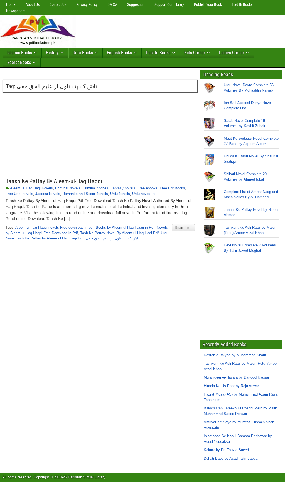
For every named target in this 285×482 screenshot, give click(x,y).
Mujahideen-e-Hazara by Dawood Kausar (236, 377)
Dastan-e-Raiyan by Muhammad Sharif (235, 355)
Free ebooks (147, 188)
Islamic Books (19, 52)
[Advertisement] (179, 30)
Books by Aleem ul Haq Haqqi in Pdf (125, 227)
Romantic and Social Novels (85, 194)
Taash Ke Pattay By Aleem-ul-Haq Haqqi (54, 181)
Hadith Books (242, 4)
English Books (119, 52)
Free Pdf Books (172, 188)
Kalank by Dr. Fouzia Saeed (226, 450)
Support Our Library (169, 4)
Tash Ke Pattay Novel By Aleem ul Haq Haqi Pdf (119, 233)
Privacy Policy (86, 4)
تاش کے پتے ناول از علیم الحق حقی (112, 238)
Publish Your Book (208, 4)
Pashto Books (158, 52)
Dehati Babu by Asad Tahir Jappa (230, 458)
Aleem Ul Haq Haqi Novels (31, 188)
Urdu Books (83, 52)
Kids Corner (194, 52)
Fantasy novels (122, 188)
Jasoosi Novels (47, 194)
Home (11, 4)
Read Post (183, 228)
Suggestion (135, 4)
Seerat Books (19, 62)
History (52, 52)
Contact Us (58, 4)
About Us (33, 4)
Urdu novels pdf (145, 194)
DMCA (112, 4)
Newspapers (15, 11)
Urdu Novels (120, 194)
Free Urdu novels (19, 194)
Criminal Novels (67, 188)
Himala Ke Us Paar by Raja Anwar (231, 386)
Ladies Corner (231, 52)
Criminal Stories (95, 188)
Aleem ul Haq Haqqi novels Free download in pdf (54, 227)
